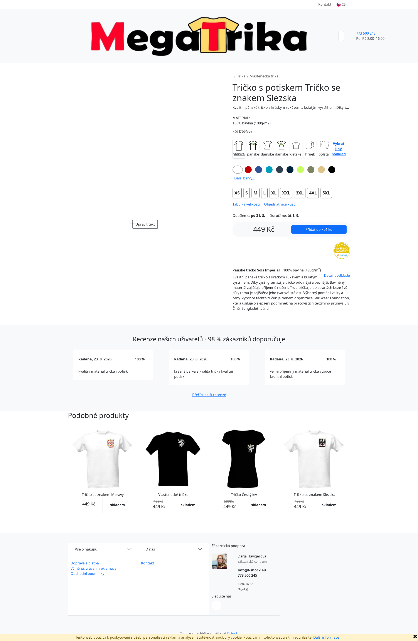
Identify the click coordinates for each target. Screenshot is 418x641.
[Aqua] (269, 170)
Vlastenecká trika (264, 76)
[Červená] (248, 170)
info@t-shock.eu (252, 570)
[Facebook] (216, 605)
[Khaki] (311, 170)
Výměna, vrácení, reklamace (93, 568)
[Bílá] (238, 170)
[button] (341, 4)
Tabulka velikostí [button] (246, 204)
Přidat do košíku (318, 229)
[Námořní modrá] (290, 170)
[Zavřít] (415, 636)
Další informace (326, 637)
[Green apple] (300, 170)
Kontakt (324, 4)
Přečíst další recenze (209, 394)
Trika (241, 76)
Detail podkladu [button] (337, 275)
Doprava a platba (85, 563)
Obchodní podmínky (87, 573)
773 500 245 (366, 33)
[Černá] (332, 170)
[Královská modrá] (258, 170)
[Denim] (279, 170)
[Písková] (321, 170)
